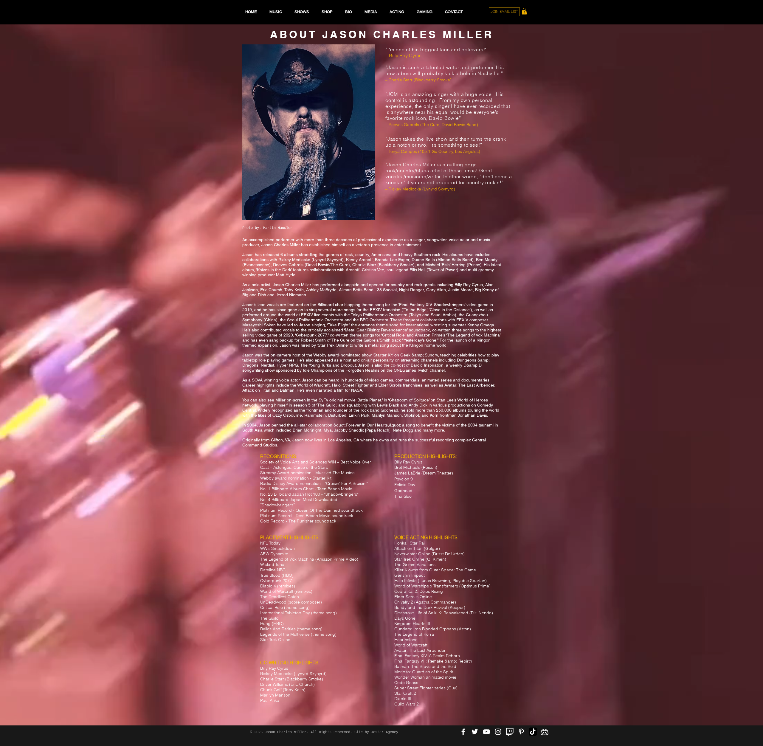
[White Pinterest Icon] (521, 732)
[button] (524, 11)
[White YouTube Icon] (486, 732)
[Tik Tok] (533, 732)
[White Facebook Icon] (463, 732)
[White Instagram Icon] (498, 732)
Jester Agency (384, 732)
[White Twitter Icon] (475, 732)
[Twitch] (509, 732)
